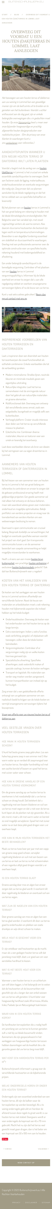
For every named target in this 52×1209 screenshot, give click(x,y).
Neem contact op (26, 1163)
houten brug (37, 559)
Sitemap (46, 1202)
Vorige (8, 1149)
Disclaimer (31, 1202)
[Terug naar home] (26, 2)
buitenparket (8, 563)
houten (27, 207)
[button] (3, 2)
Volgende (42, 1149)
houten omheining (37, 563)
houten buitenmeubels (23, 567)
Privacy (16, 1202)
